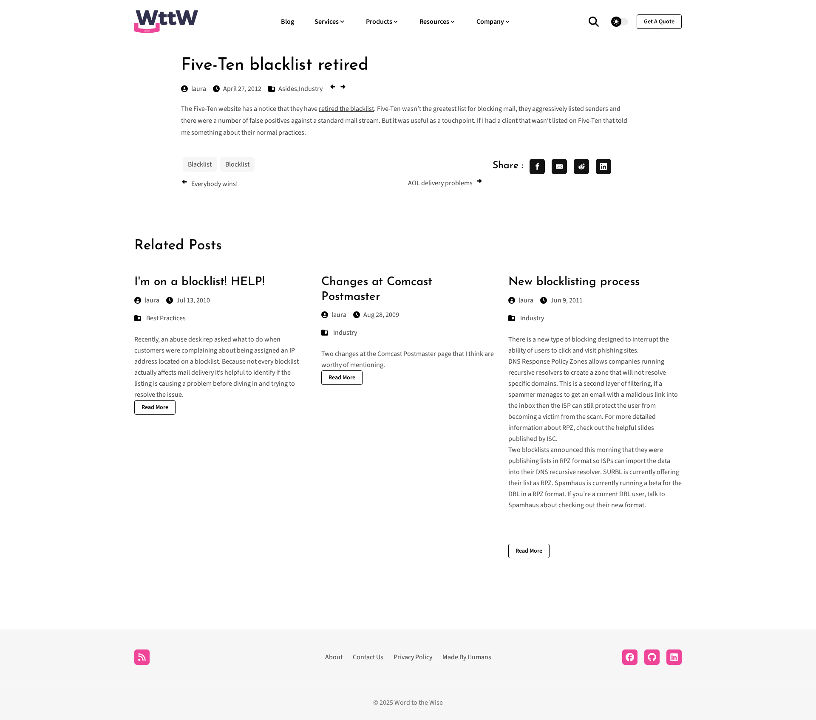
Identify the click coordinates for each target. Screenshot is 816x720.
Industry (345, 332)
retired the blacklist (346, 108)
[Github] (652, 657)
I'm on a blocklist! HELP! (199, 282)
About (334, 657)
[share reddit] (581, 166)
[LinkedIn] (674, 657)
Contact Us (368, 657)
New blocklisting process (574, 282)
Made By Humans (466, 657)
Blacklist (200, 164)
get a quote (659, 21)
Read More (155, 407)
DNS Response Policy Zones (547, 361)
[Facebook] (630, 657)
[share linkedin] (603, 166)
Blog (287, 21)
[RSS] (142, 657)
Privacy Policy (413, 657)
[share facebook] (537, 166)
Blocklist (237, 164)
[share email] (559, 166)
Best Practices (166, 318)
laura (151, 300)
